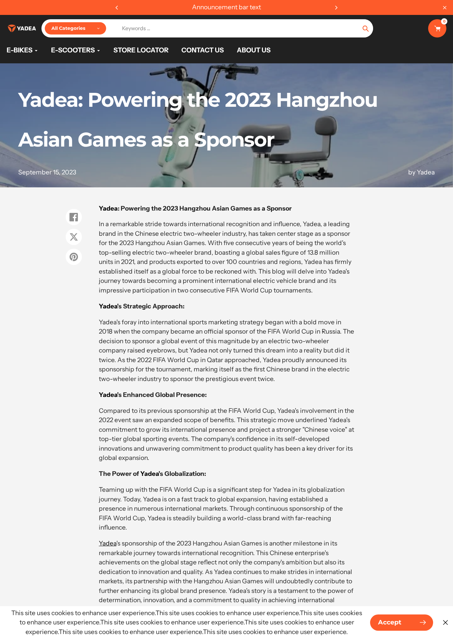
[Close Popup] (445, 622)
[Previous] (117, 7)
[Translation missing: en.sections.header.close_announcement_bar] (444, 7)
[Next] (336, 7)
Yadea (108, 208)
